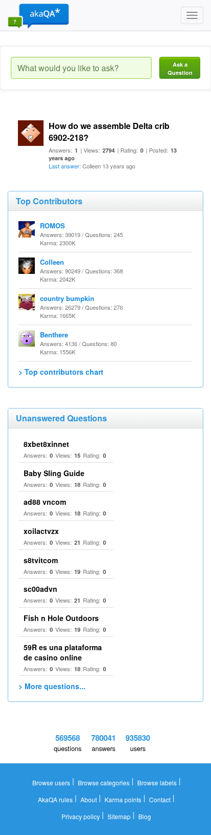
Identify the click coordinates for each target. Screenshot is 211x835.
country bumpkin (67, 298)
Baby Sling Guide (54, 473)
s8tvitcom (41, 560)
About (88, 799)
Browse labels (157, 782)
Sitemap (119, 816)
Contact (160, 799)
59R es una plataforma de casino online (63, 652)
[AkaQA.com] (38, 15)
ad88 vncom (45, 502)
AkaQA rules (55, 799)
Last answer (64, 166)
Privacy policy (80, 816)
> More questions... (52, 686)
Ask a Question (180, 68)
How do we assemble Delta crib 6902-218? (109, 131)
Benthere (54, 334)
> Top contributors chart (60, 372)
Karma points (122, 799)
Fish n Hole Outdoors (61, 618)
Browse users (51, 782)
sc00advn (40, 589)
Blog (144, 816)
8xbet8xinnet (46, 444)
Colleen (52, 262)
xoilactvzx (41, 531)
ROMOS (52, 225)
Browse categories (104, 782)
